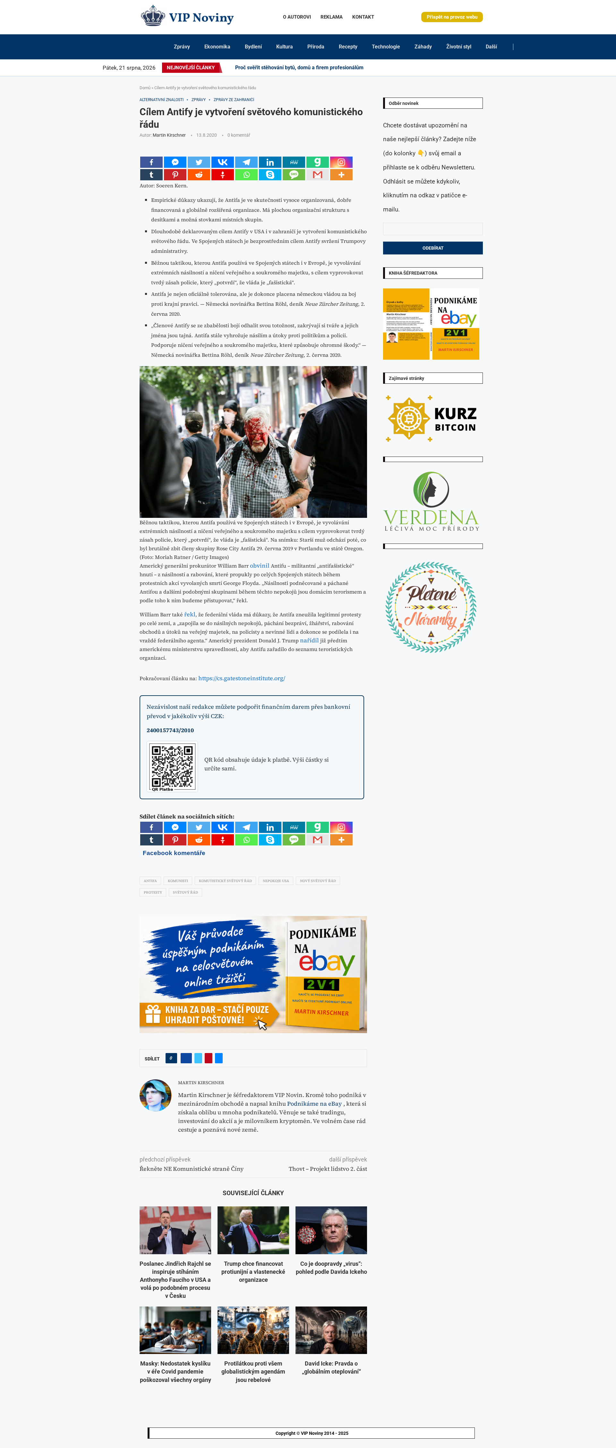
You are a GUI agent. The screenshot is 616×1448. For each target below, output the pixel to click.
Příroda (315, 47)
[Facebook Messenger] (175, 162)
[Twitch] (500, 68)
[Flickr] (473, 68)
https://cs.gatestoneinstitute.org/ (241, 678)
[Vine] (496, 68)
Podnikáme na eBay (314, 1104)
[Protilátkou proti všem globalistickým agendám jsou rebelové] (253, 1330)
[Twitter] (199, 162)
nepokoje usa (276, 880)
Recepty (348, 47)
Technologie (386, 47)
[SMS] (294, 174)
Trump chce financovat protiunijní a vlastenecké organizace (253, 1271)
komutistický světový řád (225, 880)
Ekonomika (217, 47)
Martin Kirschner (169, 135)
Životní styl (458, 47)
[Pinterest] (175, 174)
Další (491, 47)
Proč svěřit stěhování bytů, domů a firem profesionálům (299, 67)
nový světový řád (318, 880)
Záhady (423, 47)
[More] (341, 174)
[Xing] (511, 68)
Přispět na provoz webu (452, 17)
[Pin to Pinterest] (208, 1058)
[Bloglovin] (492, 68)
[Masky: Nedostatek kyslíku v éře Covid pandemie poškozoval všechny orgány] (175, 1330)
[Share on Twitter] (198, 1058)
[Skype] (270, 174)
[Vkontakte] (222, 162)
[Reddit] (519, 68)
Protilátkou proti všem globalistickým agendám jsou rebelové (253, 1371)
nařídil (309, 640)
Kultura (284, 47)
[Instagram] (341, 162)
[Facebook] (452, 68)
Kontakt (363, 17)
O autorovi (297, 17)
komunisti (178, 880)
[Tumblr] (481, 68)
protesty (153, 892)
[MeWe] (294, 162)
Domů (145, 87)
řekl (189, 614)
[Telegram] (515, 68)
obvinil (260, 565)
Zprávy (182, 47)
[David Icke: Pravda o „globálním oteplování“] (331, 1330)
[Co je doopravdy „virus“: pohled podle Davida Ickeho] (331, 1230)
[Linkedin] (469, 68)
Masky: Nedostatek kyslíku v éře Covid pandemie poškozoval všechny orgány (175, 1371)
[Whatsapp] (246, 174)
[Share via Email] (219, 1058)
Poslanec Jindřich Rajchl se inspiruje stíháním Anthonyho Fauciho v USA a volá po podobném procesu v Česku (175, 1279)
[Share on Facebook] (186, 1058)
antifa (150, 880)
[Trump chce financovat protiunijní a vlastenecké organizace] (253, 1230)
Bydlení (253, 47)
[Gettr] (222, 174)
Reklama (332, 17)
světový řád (185, 892)
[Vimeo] (506, 68)
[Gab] (317, 162)
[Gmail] (317, 174)
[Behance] (477, 68)
